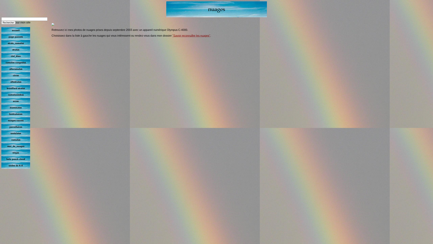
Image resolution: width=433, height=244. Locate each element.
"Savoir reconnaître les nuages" (191, 35)
